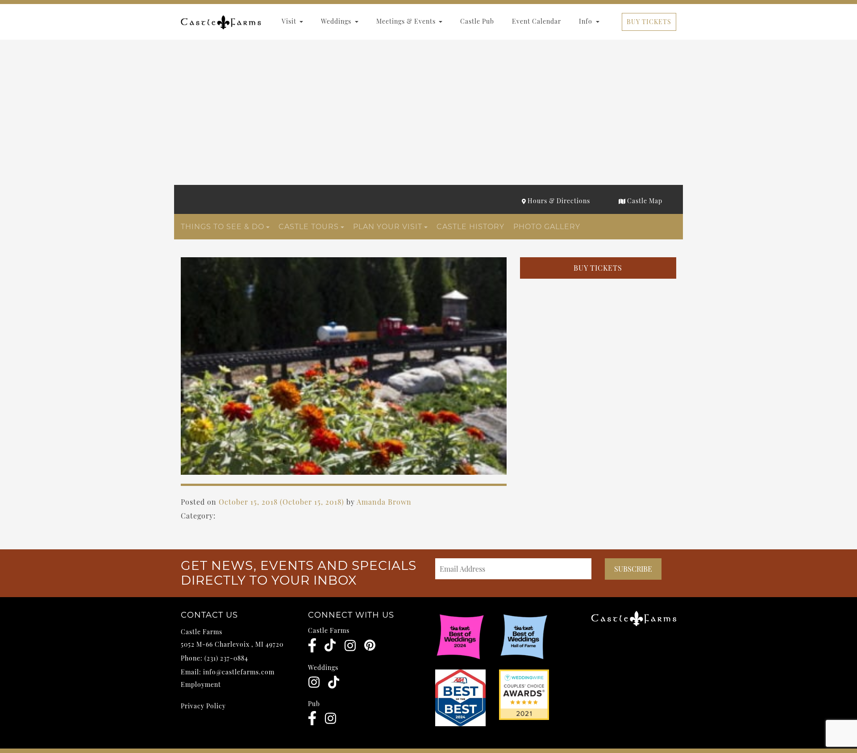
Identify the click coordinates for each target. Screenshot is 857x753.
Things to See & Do (222, 226)
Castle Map (643, 201)
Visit (290, 21)
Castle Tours (309, 226)
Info (586, 21)
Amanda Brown (384, 501)
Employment (201, 684)
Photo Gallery (546, 226)
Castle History (470, 226)
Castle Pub (477, 21)
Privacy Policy (203, 706)
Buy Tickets (649, 21)
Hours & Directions (558, 201)
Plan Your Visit (387, 226)
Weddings (337, 21)
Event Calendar (536, 21)
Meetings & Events (406, 21)
